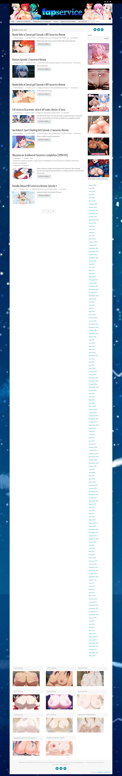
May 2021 (91, 362)
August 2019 (92, 428)
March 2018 (92, 482)
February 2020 (93, 409)
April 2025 (92, 236)
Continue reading (43, 44)
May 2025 (91, 232)
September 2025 (94, 220)
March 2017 (92, 520)
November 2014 (93, 608)
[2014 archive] (26, 732)
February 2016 (93, 561)
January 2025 (93, 245)
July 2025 (91, 226)
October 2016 (93, 536)
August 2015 (92, 580)
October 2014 (93, 611)
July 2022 (91, 340)
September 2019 (94, 425)
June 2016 (92, 548)
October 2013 (93, 649)
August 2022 (92, 337)
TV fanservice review (66, 63)
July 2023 (91, 302)
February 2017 (93, 523)
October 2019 (93, 422)
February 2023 (93, 318)
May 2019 (91, 438)
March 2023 (92, 315)
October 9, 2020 (30, 38)
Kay (15, 189)
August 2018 (92, 466)
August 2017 (92, 504)
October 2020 (93, 384)
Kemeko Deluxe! (52, 189)
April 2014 (92, 630)
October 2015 (93, 574)
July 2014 (91, 621)
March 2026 (92, 201)
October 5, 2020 (29, 113)
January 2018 (93, 488)
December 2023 (93, 286)
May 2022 (91, 346)
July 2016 (91, 545)
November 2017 (93, 495)
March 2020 (92, 406)
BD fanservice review (48, 38)
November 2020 (93, 381)
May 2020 (91, 400)
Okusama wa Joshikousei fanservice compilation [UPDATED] (40, 155)
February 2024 (93, 280)
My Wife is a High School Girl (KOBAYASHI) (39, 161)
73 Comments (25, 165)
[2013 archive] (59, 732)
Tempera (100, 772)
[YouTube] (105, 1)
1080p (40, 38)
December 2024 (93, 248)
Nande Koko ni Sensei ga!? (62, 38)
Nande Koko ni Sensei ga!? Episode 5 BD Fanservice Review (38, 34)
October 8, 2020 (30, 63)
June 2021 (92, 359)
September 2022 (94, 334)
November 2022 (93, 327)
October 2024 (93, 255)
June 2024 (92, 267)
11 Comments (62, 189)
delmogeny (17, 158)
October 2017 (93, 498)
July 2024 (91, 264)
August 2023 (92, 299)
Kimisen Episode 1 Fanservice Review (29, 59)
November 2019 (93, 419)
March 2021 (92, 368)
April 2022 (92, 349)
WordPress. (107, 772)
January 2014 (93, 640)
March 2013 (92, 656)
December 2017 (93, 491)
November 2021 (93, 356)
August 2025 (92, 223)
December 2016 (93, 529)
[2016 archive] (59, 709)
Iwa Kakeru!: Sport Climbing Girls (51, 133)
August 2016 (92, 542)
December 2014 (93, 605)
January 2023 (93, 321)
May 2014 (91, 627)
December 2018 (93, 454)
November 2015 (93, 570)
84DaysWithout (18, 38)
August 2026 (92, 185)
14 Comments (74, 88)
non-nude (54, 161)
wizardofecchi (18, 113)
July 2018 (91, 469)
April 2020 (92, 403)
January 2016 (93, 564)
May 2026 (91, 195)
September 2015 (94, 577)
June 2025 (92, 229)
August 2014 (92, 618)
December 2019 (93, 416)
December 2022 (93, 324)
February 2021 (93, 371)
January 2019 (93, 450)
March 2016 (92, 558)
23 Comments (74, 38)
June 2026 (92, 191)
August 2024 (92, 261)
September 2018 (94, 463)
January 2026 (93, 207)
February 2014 (93, 637)
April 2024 (92, 273)
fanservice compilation (20, 161)
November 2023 (93, 289)
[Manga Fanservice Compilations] (26, 755)
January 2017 (93, 526)
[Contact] (110, 1)
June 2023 (92, 305)
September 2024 (94, 258)
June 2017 (92, 510)
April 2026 (92, 198)
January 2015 (93, 602)
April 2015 (92, 593)
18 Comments (77, 133)
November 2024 (93, 251)
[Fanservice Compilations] (90, 732)
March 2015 (92, 596)
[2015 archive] (90, 709)
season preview (55, 113)
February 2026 (93, 204)
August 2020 (92, 390)
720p (39, 63)
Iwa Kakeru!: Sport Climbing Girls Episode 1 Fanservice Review (40, 130)
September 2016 (94, 539)
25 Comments (77, 63)
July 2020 (91, 393)
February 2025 (93, 242)
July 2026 (91, 188)
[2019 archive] (59, 686)
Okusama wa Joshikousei (64, 161)
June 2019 (92, 435)
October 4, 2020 (30, 133)
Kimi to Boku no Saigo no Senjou (51, 63)
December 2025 (93, 210)
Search (90, 35)
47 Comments (65, 113)
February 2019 (93, 447)
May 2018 (91, 476)
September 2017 (94, 501)
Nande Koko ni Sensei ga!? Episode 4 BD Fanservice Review (38, 84)
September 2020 (94, 387)
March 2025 (92, 239)
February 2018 (93, 485)
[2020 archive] (26, 686)
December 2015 (93, 567)
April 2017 (92, 517)
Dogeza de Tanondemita (44, 113)
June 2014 (92, 624)
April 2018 (92, 479)
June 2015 (92, 586)
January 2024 (93, 283)
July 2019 (91, 431)
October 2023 (93, 292)
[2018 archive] (90, 686)
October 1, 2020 (23, 189)
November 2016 (93, 532)
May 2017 (91, 514)
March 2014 (92, 634)
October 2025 (93, 217)
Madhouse (17, 165)
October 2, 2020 (28, 158)
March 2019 (92, 444)
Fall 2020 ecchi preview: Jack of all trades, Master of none (38, 109)
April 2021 (92, 365)
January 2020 (93, 412)
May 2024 (91, 270)
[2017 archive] (26, 709)
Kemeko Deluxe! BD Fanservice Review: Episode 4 (34, 186)
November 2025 (93, 214)
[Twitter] (107, 1)
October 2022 (93, 330)
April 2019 (92, 441)
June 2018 (92, 473)
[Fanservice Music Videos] (59, 755)
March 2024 (92, 277)
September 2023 (94, 296)
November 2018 (93, 457)
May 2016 (91, 551)
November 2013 (93, 646)
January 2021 (93, 375)
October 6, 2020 (30, 88)
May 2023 (91, 308)
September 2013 (94, 652)
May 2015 (91, 589)
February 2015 (93, 599)
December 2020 (93, 378)
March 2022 (92, 352)
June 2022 (92, 343)
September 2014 (94, 615)
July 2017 (91, 507)
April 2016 (92, 555)
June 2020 (92, 397)
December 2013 (93, 643)
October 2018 (93, 460)
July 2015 (91, 583)
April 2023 (92, 311)
